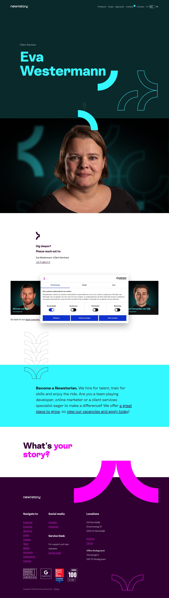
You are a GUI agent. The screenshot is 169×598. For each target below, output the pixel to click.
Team (25, 543)
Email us (90, 538)
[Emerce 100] (72, 575)
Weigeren (56, 318)
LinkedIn (53, 522)
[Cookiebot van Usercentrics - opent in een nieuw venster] (117, 278)
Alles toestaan (112, 318)
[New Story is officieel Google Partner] (46, 574)
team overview (33, 319)
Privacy (56, 589)
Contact (140, 6)
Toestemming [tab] (55, 285)
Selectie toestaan (84, 318)
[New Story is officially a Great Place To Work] (59, 576)
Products (102, 6)
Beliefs (26, 548)
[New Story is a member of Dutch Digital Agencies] (30, 574)
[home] (19, 6)
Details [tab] (84, 285)
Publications (29, 556)
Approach (119, 6)
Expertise (27, 526)
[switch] (73, 309)
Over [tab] (114, 285)
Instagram (53, 526)
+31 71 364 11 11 (43, 262)
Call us (89, 543)
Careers (27, 539)
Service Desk (55, 552)
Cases (110, 6)
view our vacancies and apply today (98, 411)
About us (27, 531)
